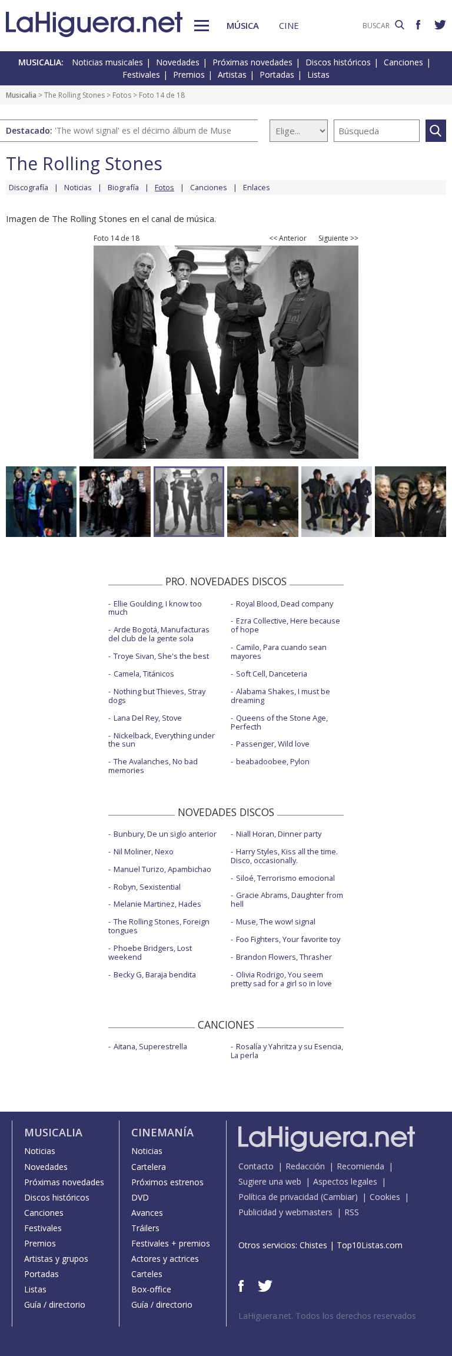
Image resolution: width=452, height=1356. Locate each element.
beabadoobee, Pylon (273, 761)
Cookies (385, 1196)
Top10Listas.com (370, 1245)
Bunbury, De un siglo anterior (165, 833)
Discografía (28, 187)
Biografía (123, 187)
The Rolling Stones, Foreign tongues (159, 926)
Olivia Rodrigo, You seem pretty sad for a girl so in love (281, 979)
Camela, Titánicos (144, 673)
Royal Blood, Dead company (284, 603)
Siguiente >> (338, 238)
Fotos (121, 95)
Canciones (403, 62)
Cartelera (148, 1166)
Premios (189, 74)
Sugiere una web (269, 1181)
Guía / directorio (54, 1304)
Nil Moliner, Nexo (144, 851)
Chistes (313, 1245)
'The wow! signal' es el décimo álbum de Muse (143, 130)
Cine (289, 25)
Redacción (305, 1166)
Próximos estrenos (167, 1182)
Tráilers (145, 1228)
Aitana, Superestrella (150, 1046)
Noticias (78, 187)
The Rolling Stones (74, 95)
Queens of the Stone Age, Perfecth (279, 722)
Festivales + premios (170, 1243)
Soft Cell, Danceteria (271, 673)
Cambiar (339, 1196)
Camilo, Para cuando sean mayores (279, 651)
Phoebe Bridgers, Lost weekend (150, 952)
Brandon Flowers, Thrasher (284, 956)
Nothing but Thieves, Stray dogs (156, 695)
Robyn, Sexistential (147, 886)
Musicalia (21, 95)
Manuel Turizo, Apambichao (162, 869)
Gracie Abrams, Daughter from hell (287, 899)
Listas (318, 74)
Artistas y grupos (56, 1258)
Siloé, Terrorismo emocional (285, 878)
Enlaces (256, 187)
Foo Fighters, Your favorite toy (288, 939)
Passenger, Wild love (273, 743)
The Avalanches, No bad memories (153, 765)
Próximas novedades (252, 62)
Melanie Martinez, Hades (157, 904)
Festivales (141, 74)
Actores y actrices (165, 1258)
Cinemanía (162, 1132)
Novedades (178, 62)
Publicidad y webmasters (285, 1212)
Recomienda (360, 1166)
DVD (140, 1197)
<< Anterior (288, 238)
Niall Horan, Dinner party (278, 833)
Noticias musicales (107, 62)
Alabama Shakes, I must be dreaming (280, 695)
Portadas (277, 74)
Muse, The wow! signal (275, 921)
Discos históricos (338, 62)
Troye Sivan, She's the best (161, 656)
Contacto (256, 1166)
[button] (201, 25)
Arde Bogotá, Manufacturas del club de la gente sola (159, 634)
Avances (147, 1212)
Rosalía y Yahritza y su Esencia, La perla (287, 1050)
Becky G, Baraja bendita (155, 974)
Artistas (232, 74)
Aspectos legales (345, 1181)
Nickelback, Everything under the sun (161, 740)
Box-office (151, 1289)
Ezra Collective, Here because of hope (285, 625)
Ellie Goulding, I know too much (155, 608)
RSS (351, 1212)
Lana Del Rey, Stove (148, 717)
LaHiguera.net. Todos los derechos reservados (327, 1315)
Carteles (146, 1273)
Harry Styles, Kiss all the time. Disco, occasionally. (284, 856)
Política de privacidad (278, 1196)
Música (243, 25)
